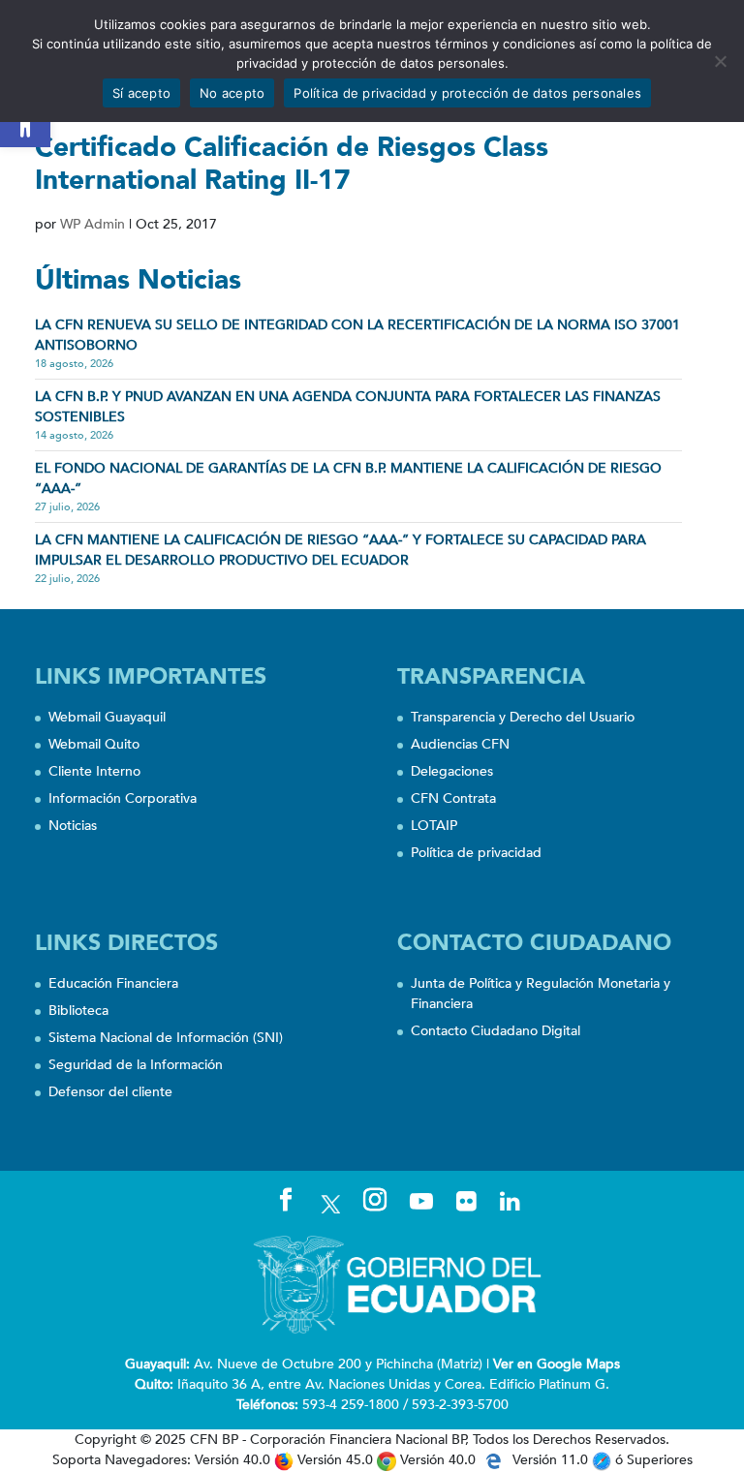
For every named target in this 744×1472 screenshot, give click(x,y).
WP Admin (92, 224)
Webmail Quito (94, 744)
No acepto (232, 93)
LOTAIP (434, 825)
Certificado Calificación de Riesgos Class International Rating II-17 (291, 164)
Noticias (72, 825)
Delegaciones (452, 771)
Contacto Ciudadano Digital (495, 1031)
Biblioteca (78, 1010)
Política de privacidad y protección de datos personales (467, 93)
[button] (25, 122)
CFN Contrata (453, 798)
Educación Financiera (113, 983)
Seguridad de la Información (135, 1065)
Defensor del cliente (110, 1092)
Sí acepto (141, 93)
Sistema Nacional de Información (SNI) (165, 1037)
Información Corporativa (122, 798)
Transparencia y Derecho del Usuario (523, 717)
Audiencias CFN (460, 744)
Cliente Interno (94, 771)
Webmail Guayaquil (107, 717)
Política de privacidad (476, 852)
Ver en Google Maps (556, 1364)
